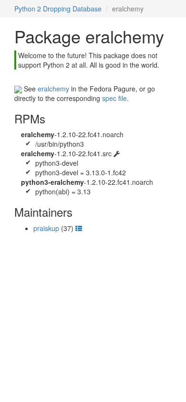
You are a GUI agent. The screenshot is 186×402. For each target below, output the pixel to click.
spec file (114, 98)
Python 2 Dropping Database (58, 8)
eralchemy (53, 88)
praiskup (46, 228)
